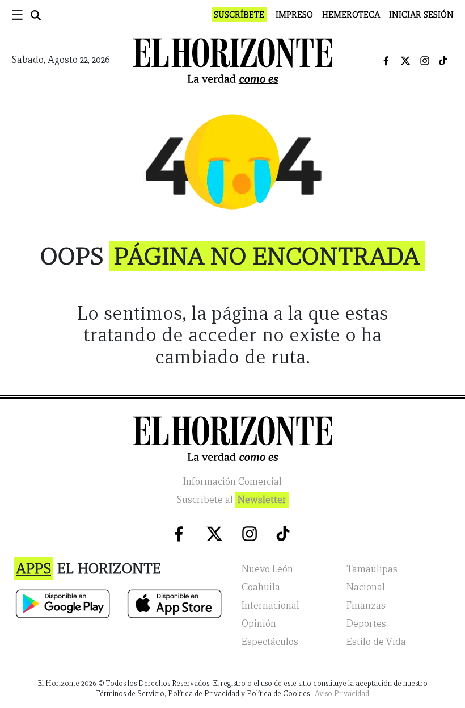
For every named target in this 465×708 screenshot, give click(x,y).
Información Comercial (232, 482)
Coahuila (261, 587)
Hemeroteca (351, 15)
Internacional (270, 605)
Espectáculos (270, 642)
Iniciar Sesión (421, 15)
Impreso (294, 15)
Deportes (366, 624)
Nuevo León (267, 569)
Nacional (365, 587)
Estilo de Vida (376, 642)
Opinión (259, 624)
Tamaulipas (372, 569)
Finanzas (366, 605)
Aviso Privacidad (342, 693)
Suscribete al (231, 500)
